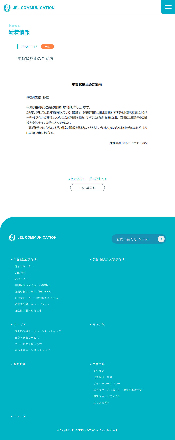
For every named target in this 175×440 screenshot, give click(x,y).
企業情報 (99, 364)
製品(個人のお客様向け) (109, 259)
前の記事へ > (98, 179)
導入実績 (99, 324)
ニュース (20, 416)
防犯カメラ (21, 279)
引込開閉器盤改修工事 (28, 310)
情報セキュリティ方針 (107, 396)
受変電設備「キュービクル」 (32, 304)
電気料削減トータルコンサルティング (38, 331)
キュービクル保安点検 (28, 343)
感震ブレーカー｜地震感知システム (36, 297)
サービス (20, 324)
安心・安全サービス (27, 337)
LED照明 (20, 272)
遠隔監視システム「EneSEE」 (34, 291)
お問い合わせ (133, 239)
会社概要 (98, 370)
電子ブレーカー (24, 266)
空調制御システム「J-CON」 (33, 285)
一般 (47, 46)
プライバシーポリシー (107, 383)
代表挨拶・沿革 (103, 377)
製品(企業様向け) (26, 259)
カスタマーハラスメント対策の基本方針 (118, 389)
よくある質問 (101, 402)
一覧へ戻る (86, 187)
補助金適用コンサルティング (32, 350)
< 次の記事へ (76, 179)
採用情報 (20, 364)
